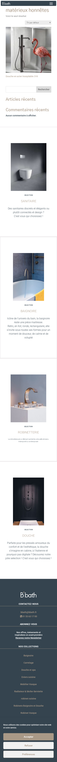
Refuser (29, 745)
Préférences (28, 754)
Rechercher (44, 89)
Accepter (28, 736)
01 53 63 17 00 (29, 616)
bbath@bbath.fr (29, 612)
